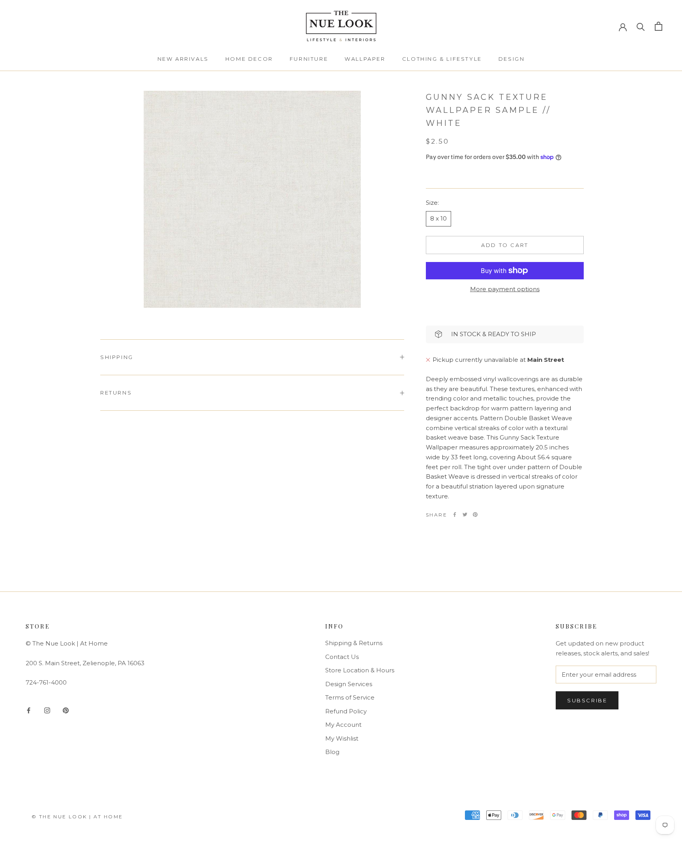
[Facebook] (454, 514)
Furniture (309, 59)
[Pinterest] (475, 514)
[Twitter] (465, 514)
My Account (343, 724)
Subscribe (587, 700)
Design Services (348, 684)
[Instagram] (47, 710)
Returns (116, 392)
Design (511, 59)
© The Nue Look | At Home (77, 817)
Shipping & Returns (353, 643)
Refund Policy (346, 711)
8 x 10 (438, 218)
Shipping (116, 357)
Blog (332, 752)
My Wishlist (341, 738)
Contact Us (342, 657)
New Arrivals (183, 59)
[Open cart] (658, 26)
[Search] (641, 26)
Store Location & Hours (359, 670)
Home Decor (249, 59)
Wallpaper (365, 59)
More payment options (505, 289)
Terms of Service (350, 697)
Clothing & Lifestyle (442, 59)
